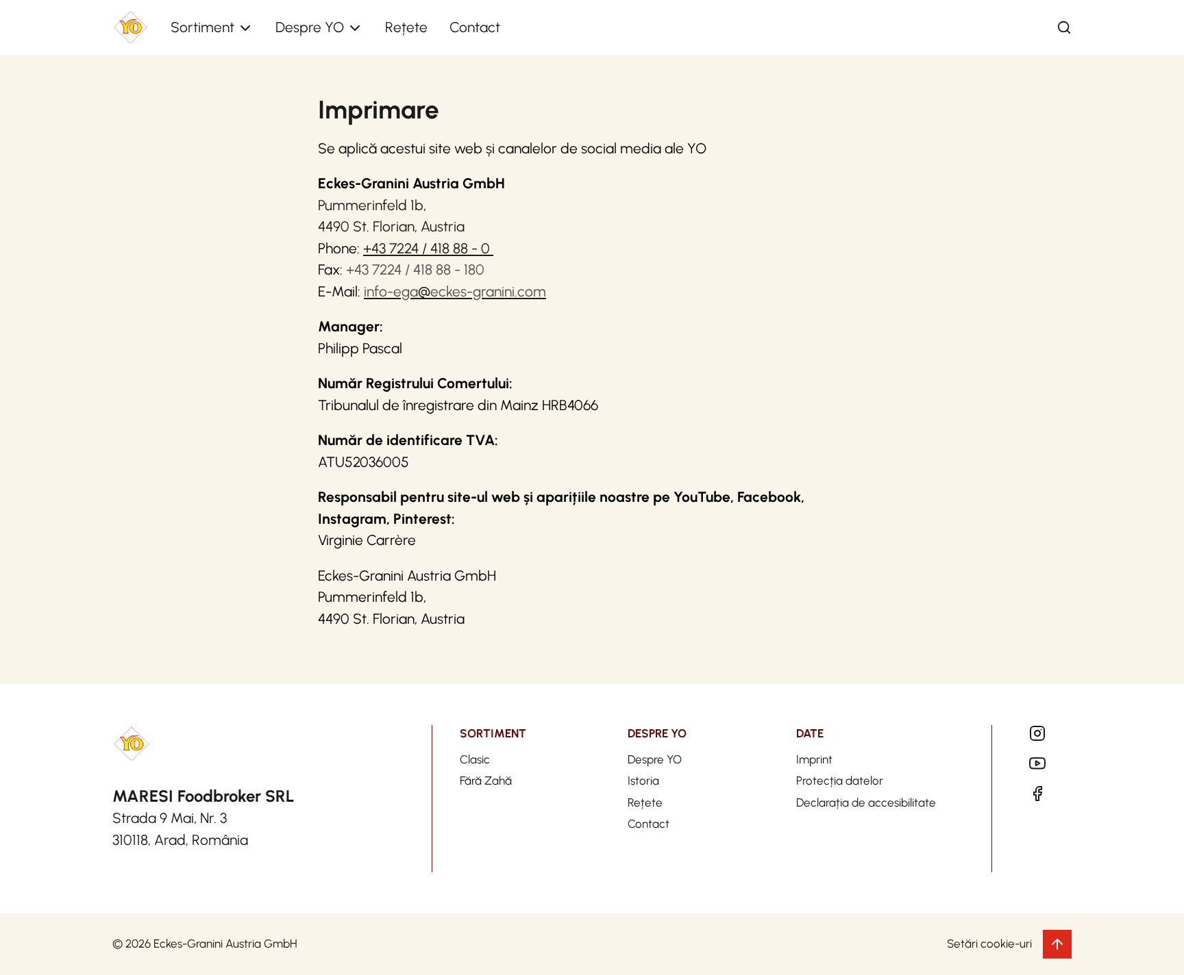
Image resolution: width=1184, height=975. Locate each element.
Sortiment (202, 27)
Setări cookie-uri (989, 943)
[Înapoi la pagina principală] (130, 28)
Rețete (406, 27)
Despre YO (309, 27)
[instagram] (1037, 733)
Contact (474, 27)
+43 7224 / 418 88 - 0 (428, 248)
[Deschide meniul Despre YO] (355, 28)
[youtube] (1037, 763)
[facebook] (1037, 793)
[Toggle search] (1064, 27)
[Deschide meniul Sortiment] (245, 28)
